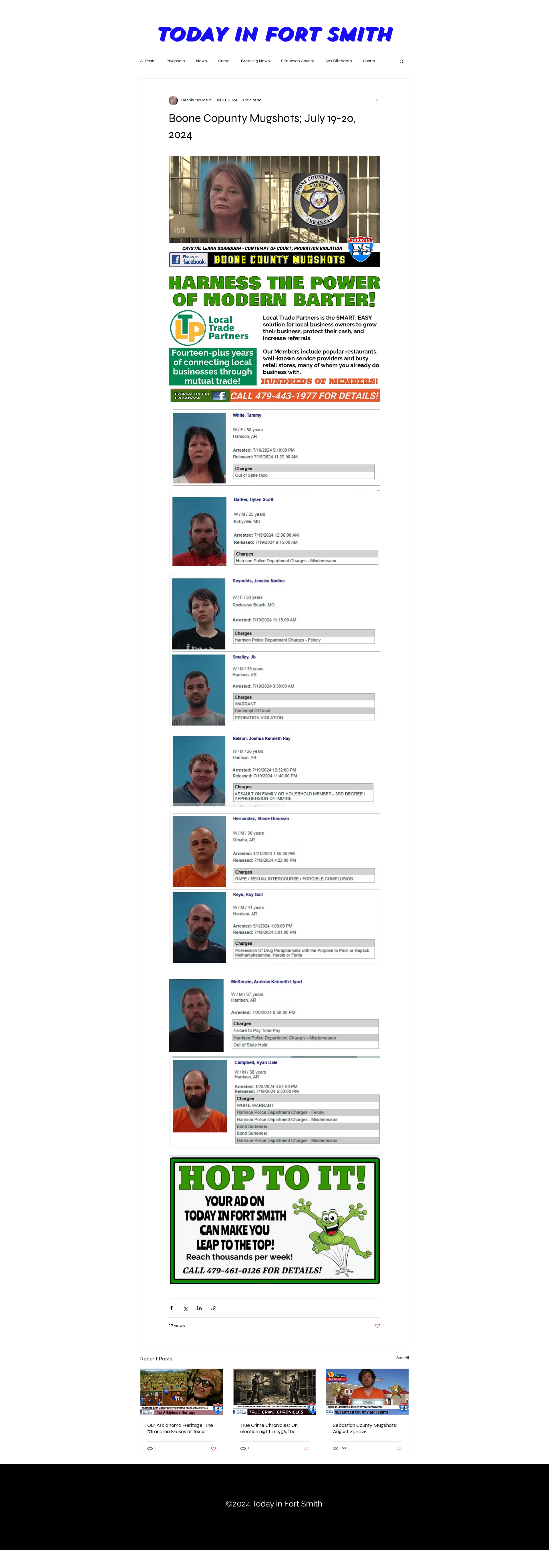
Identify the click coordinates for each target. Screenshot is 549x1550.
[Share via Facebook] (171, 1308)
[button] (401, 61)
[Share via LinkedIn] (199, 1308)
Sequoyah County (297, 61)
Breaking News (255, 61)
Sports (369, 61)
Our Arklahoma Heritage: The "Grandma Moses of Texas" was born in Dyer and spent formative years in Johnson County (180, 1428)
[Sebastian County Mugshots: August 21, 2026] (367, 1392)
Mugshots (176, 61)
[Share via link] (213, 1308)
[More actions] (376, 100)
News (201, 61)
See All (402, 1358)
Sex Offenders (338, 61)
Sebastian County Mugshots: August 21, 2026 (365, 1428)
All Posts (147, 61)
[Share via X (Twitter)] (185, 1308)
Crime (224, 61)
